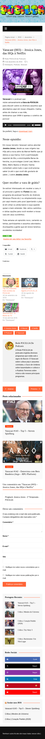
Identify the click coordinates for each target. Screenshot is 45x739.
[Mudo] (33, 125)
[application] (22, 125)
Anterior (11, 389)
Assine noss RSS (14, 702)
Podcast (17, 65)
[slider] (38, 125)
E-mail (6, 546)
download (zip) (25, 131)
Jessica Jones (11, 328)
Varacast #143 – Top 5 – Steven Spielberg (22, 708)
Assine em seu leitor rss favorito (17, 239)
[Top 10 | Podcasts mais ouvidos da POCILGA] (11, 282)
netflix (35, 328)
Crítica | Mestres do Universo (28, 612)
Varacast (24, 65)
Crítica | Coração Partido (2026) (18, 719)
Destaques (9, 65)
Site (4, 557)
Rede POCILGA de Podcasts (15, 59)
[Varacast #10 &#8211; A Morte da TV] (11, 307)
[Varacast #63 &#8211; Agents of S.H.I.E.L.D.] (29, 282)
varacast (21, 333)
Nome (6, 536)
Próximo (34, 389)
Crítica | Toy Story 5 (25, 630)
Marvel (24, 328)
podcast (9, 333)
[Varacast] (7, 236)
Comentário (8, 522)
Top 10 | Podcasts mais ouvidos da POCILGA (9, 290)
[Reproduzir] (5, 125)
